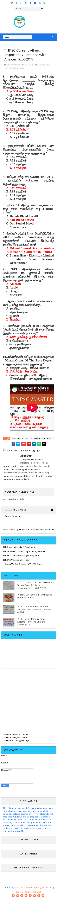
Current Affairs (44, 65)
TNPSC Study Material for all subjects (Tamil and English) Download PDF (31, 622)
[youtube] (39, 3)
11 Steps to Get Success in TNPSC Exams (23, 564)
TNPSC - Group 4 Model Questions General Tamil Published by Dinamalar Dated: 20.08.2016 (34, 585)
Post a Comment (13, 516)
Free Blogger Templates (28, 892)
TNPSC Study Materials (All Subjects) (21, 555)
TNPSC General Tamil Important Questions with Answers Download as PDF (34, 609)
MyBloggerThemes (43, 887)
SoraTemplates (22, 887)
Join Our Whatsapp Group (16, 740)
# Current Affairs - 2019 (41, 438)
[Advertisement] (28, 698)
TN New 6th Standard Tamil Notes (20, 547)
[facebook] (16, 3)
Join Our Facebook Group (15, 734)
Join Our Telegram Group (15, 737)
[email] (35, 3)
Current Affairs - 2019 (14, 68)
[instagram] (26, 3)
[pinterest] (44, 3)
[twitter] (12, 3)
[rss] (30, 3)
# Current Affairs (20, 438)
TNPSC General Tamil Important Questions (24, 551)
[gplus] (21, 3)
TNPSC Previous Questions (16, 559)
